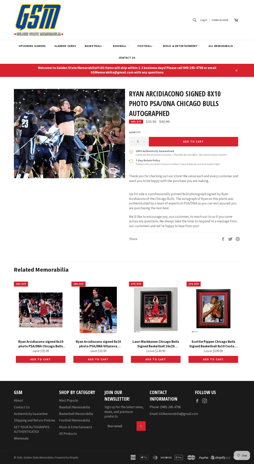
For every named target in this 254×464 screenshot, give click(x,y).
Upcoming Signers (32, 46)
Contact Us (127, 57)
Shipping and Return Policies (34, 420)
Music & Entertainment (180, 46)
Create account (220, 20)
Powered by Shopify (66, 457)
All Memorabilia (221, 46)
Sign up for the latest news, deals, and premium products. (124, 411)
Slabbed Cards (65, 46)
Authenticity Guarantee (31, 414)
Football (145, 46)
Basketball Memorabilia (76, 414)
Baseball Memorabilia (74, 407)
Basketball (94, 46)
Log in (203, 20)
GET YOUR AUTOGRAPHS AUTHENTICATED (31, 429)
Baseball (120, 46)
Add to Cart (40, 359)
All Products (68, 433)
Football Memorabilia (74, 420)
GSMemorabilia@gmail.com (178, 414)
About (18, 400)
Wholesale (21, 438)
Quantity (134, 132)
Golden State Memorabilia (39, 457)
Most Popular (68, 400)
